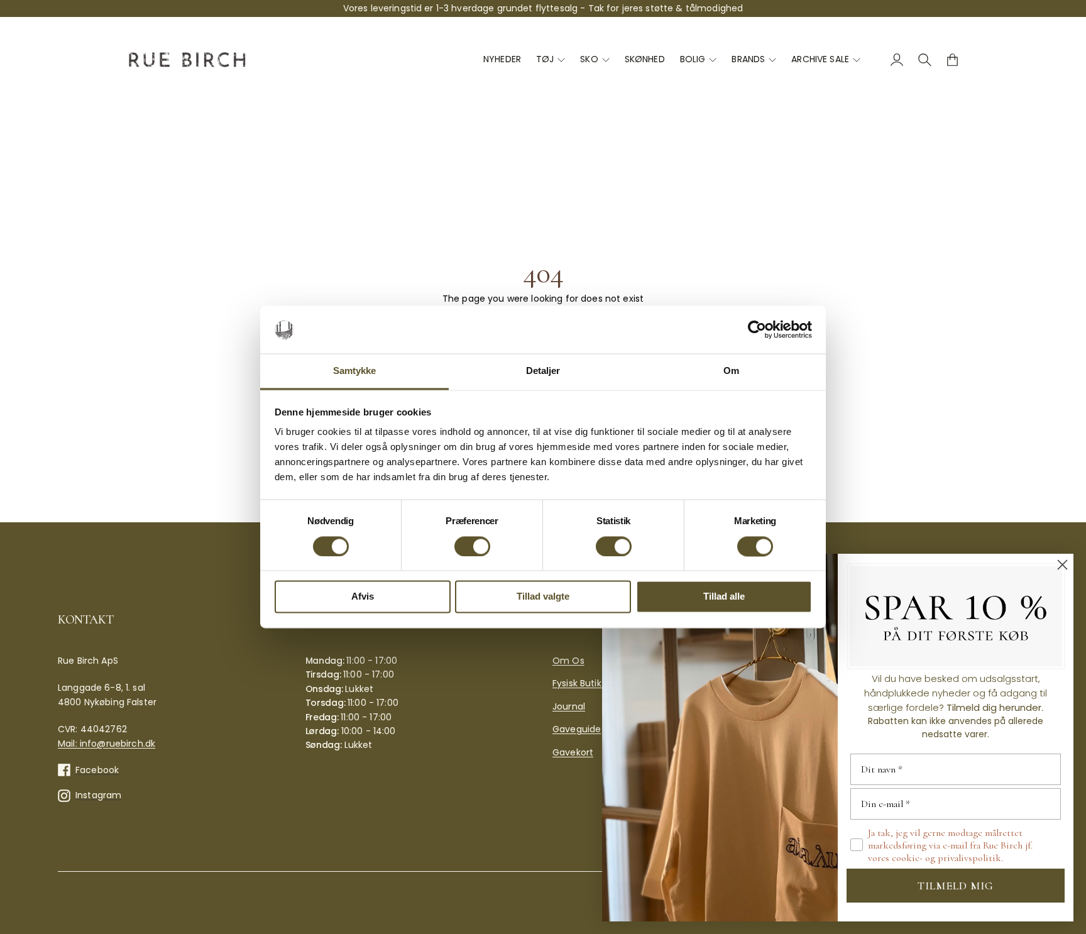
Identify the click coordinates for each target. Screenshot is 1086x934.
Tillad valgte (543, 596)
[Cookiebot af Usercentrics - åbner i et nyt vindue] (757, 330)
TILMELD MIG (956, 886)
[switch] (472, 547)
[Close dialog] (1062, 565)
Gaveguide (576, 729)
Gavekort (572, 752)
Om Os (568, 660)
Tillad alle (724, 596)
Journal (568, 706)
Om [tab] (731, 371)
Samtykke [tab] (354, 371)
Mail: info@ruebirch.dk (106, 743)
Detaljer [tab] (543, 371)
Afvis (362, 596)
